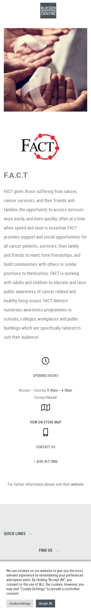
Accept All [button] (45, 603)
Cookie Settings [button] (19, 603)
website (77, 484)
